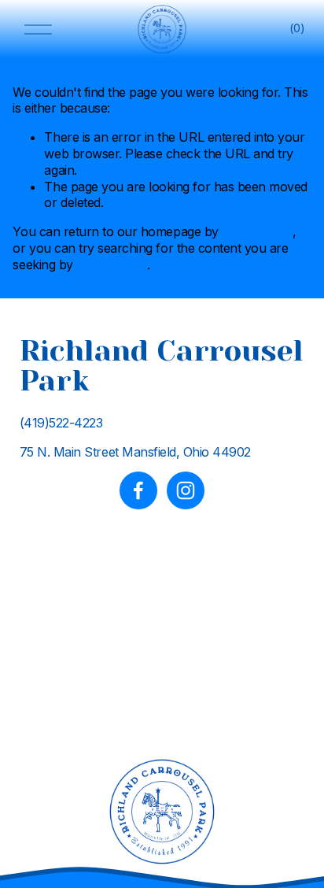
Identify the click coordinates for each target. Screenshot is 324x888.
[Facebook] (138, 490)
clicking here (257, 231)
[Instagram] (185, 490)
